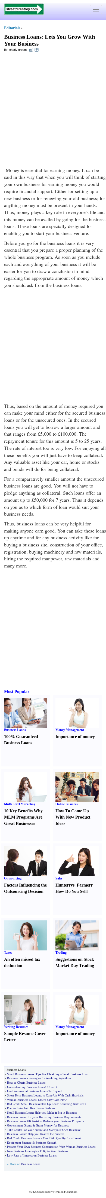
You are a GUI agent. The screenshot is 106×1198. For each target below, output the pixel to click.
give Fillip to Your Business (51, 1151)
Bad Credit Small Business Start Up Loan (32, 1103)
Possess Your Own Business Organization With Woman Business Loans (51, 1146)
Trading (61, 953)
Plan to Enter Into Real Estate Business (31, 1108)
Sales (59, 878)
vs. (73, 885)
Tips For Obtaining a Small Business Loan (62, 1074)
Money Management (69, 730)
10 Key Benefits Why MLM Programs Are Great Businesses (23, 817)
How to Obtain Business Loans (26, 1082)
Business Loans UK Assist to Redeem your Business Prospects (45, 1121)
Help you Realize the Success (46, 1133)
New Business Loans (20, 1151)
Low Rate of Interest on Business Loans (32, 1155)
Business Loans (23, 37)
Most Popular (16, 691)
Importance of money (75, 736)
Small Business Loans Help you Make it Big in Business (42, 1112)
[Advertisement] (53, 111)
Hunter (62, 885)
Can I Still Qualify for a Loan (61, 1138)
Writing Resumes (16, 1027)
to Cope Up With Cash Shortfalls (63, 1095)
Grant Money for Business (52, 1125)
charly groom (18, 49)
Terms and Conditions (65, 1192)
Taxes (8, 953)
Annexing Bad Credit (73, 1103)
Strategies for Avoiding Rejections (50, 1078)
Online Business (66, 804)
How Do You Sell (70, 891)
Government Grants (19, 1125)
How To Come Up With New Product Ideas (72, 817)
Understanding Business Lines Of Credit (32, 1087)
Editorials (12, 28)
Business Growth (46, 1142)
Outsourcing (12, 878)
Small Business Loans (20, 1074)
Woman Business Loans (21, 1099)
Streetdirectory (45, 1192)
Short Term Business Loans (24, 1095)
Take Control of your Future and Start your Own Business (43, 1129)
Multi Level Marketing (19, 804)
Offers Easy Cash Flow (52, 1099)
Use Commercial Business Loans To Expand (34, 1091)
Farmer (84, 885)
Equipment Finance (19, 1142)
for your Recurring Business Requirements (54, 1117)
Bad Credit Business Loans (23, 1138)
